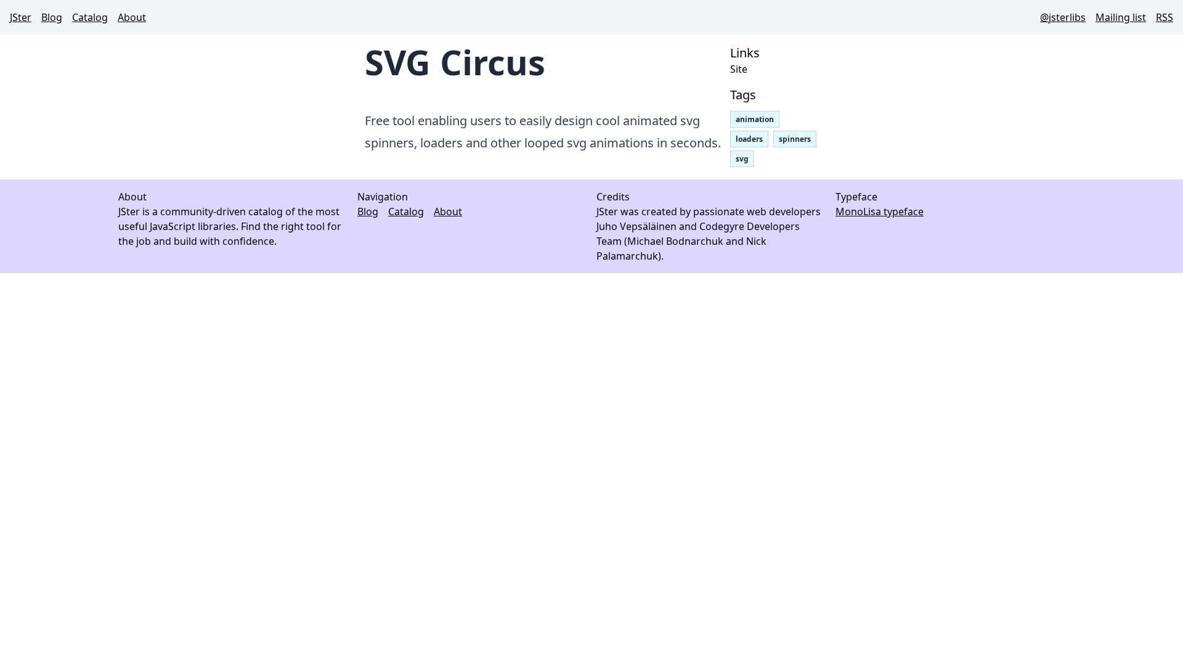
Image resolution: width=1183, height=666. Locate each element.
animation (755, 119)
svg (742, 159)
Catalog (90, 17)
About (132, 17)
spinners (795, 139)
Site (738, 69)
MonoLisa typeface (879, 211)
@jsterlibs (1063, 17)
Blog (51, 17)
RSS (1164, 17)
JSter (20, 17)
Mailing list (1121, 17)
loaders (749, 139)
